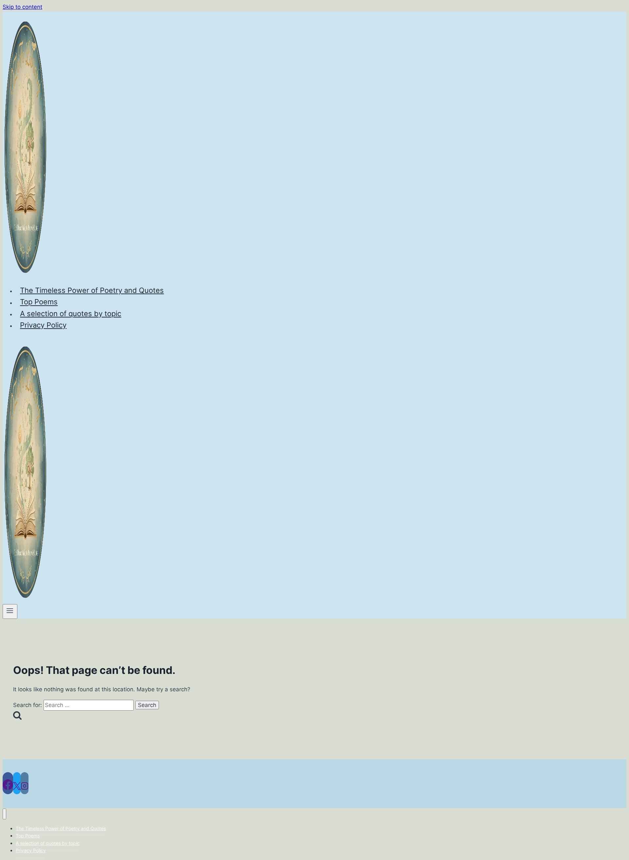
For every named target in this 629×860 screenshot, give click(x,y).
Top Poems (39, 302)
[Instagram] (25, 783)
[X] (17, 783)
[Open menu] (10, 611)
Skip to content (22, 7)
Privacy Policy (43, 325)
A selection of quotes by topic (70, 313)
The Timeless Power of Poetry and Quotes (92, 290)
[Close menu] (4, 814)
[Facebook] (8, 783)
